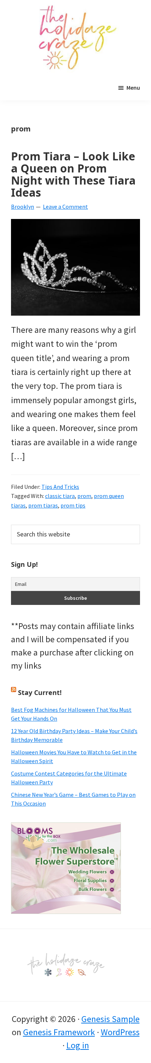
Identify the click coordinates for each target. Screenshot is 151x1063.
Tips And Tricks (60, 486)
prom (84, 495)
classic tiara (60, 495)
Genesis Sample (110, 1019)
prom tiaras (43, 505)
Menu (133, 87)
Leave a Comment (65, 206)
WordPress (120, 1032)
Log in (77, 1045)
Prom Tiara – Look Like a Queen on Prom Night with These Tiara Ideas (73, 174)
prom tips (72, 505)
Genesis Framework (59, 1032)
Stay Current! (40, 692)
